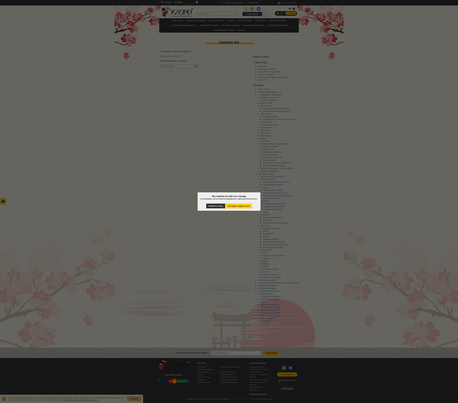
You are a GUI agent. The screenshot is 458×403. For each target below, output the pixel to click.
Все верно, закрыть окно (239, 206)
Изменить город (216, 206)
